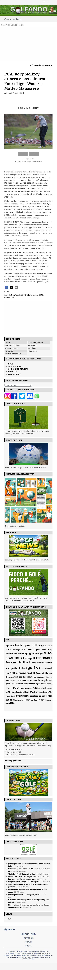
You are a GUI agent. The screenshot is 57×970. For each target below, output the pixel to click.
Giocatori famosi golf (39, 663)
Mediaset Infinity (28, 934)
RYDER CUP (12, 371)
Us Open (34, 700)
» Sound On (32, 351)
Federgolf (29, 658)
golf (9, 295)
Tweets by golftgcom (12, 760)
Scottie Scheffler (45, 692)
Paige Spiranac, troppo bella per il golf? (23, 882)
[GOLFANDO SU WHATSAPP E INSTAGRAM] (28, 623)
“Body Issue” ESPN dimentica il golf (22, 874)
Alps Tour (10, 646)
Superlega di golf (36, 695)
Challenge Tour (18, 649)
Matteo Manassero (25, 683)
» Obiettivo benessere (13, 354)
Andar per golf (26, 645)
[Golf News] (28, 546)
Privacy (28, 942)
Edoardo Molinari (14, 653)
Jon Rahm (22, 680)
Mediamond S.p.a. (45, 953)
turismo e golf (20, 700)
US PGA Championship (29, 295)
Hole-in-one (48, 677)
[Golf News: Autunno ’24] (28, 500)
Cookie (28, 946)
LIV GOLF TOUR (14, 374)
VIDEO (12, 703)
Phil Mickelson (26, 688)
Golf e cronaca (20, 673)
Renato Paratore (16, 692)
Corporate (28, 938)
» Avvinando (32, 345)
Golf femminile (39, 673)
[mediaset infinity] (10, 930)
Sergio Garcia (11, 696)
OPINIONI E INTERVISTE (18, 369)
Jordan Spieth (32, 680)
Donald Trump (47, 650)
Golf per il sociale (22, 677)
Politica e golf (39, 688)
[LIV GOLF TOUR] (28, 832)
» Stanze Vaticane (11, 348)
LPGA (13, 684)
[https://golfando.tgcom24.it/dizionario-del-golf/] (28, 782)
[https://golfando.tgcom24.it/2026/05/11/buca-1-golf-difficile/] (28, 417)
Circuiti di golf (33, 649)
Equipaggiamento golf (32, 653)
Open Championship (44, 684)
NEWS (6, 291)
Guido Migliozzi (37, 677)
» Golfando (32, 348)
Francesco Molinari (18, 662)
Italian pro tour (12, 680)
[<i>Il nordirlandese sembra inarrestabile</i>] (28, 131)
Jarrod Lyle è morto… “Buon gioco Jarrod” (24, 894)
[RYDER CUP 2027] (28, 454)
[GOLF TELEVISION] (28, 849)
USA (28, 700)
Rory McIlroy (31, 691)
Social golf (22, 695)
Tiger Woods (15, 295)
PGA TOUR (13, 688)
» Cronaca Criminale (12, 345)
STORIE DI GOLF (14, 366)
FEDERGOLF (44, 658)
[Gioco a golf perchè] (28, 582)
